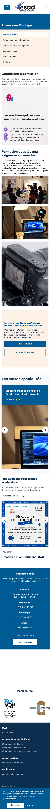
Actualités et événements (13, 774)
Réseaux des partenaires (13, 763)
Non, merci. (31, 805)
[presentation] (5, 430)
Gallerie (6, 62)
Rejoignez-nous (25, 344)
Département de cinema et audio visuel (19, 751)
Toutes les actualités (11, 496)
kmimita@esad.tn (24, 627)
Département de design (12, 744)
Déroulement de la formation (16, 40)
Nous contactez (9, 786)
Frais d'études (9, 56)
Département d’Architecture (14, 748)
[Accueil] (25, 8)
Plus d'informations (25, 635)
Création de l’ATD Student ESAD (23, 557)
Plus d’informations (25, 352)
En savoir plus (13, 399)
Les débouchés (10, 51)
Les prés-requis (10, 34)
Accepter (15, 805)
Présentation (7, 733)
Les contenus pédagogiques (16, 45)
